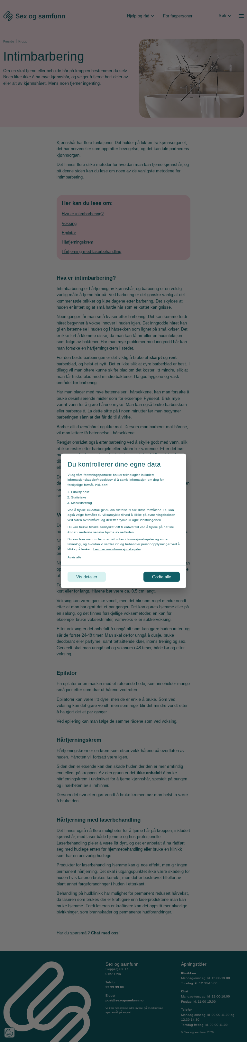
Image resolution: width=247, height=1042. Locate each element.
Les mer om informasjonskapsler (117, 549)
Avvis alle (74, 557)
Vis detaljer (86, 576)
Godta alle (161, 576)
